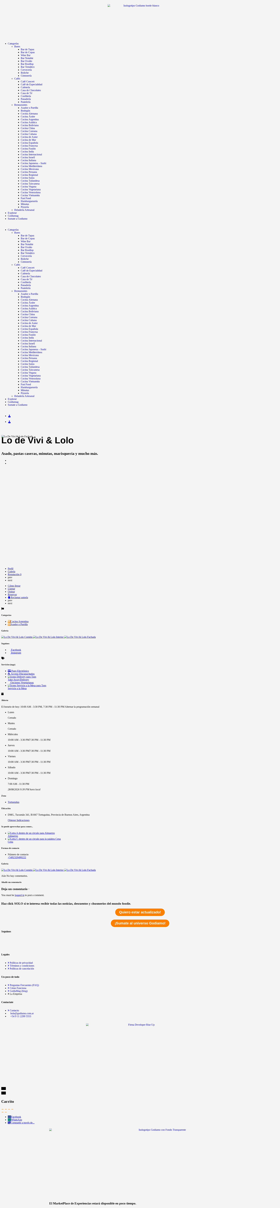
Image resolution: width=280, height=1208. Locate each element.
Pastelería (25, 102)
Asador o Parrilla (29, 107)
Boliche (25, 72)
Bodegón (25, 110)
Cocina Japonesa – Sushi (33, 163)
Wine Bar (25, 55)
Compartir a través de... (23, 1122)
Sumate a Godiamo (17, 218)
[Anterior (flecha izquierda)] (2, 1112)
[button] (140, 224)
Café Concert (27, 81)
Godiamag (13, 215)
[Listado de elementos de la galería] (17, 637)
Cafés (17, 78)
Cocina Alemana (29, 113)
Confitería (26, 96)
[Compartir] (6, 1109)
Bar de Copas (28, 52)
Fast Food (26, 198)
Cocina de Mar (28, 139)
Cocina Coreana (29, 131)
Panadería (26, 99)
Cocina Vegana (28, 186)
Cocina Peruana (29, 172)
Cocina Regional (29, 174)
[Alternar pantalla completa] (9, 1109)
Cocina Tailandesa (30, 180)
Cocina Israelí (28, 157)
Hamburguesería (29, 201)
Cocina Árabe (28, 116)
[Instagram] (5, 946)
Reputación (14, 574)
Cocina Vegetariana (31, 189)
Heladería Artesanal (24, 210)
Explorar (12, 212)
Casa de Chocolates (31, 90)
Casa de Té (26, 93)
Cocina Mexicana (30, 169)
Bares (17, 46)
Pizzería (25, 207)
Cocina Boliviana (30, 125)
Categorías (13, 43)
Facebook (16, 1116)
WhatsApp (16, 1119)
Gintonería (26, 75)
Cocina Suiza (27, 177)
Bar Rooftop (27, 64)
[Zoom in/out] (12, 1109)
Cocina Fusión (28, 148)
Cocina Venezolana (31, 192)
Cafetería (25, 87)
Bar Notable (27, 58)
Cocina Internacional (31, 154)
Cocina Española (29, 142)
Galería (11, 571)
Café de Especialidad (31, 84)
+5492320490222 (17, 857)
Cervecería (26, 69)
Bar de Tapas (27, 49)
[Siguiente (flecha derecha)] (6, 1112)
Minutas (25, 204)
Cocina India (27, 151)
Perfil (10, 568)
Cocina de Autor (29, 137)
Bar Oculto (26, 61)
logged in (19, 895)
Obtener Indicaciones (18, 820)
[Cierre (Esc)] (2, 1109)
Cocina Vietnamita (30, 195)
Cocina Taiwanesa (30, 183)
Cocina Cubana (29, 134)
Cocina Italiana (28, 160)
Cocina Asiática (29, 122)
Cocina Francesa (29, 145)
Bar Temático (28, 67)
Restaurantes (20, 104)
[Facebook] (5, 937)
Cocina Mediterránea (31, 166)
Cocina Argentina (30, 119)
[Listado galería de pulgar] (17, 870)
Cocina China (28, 128)
